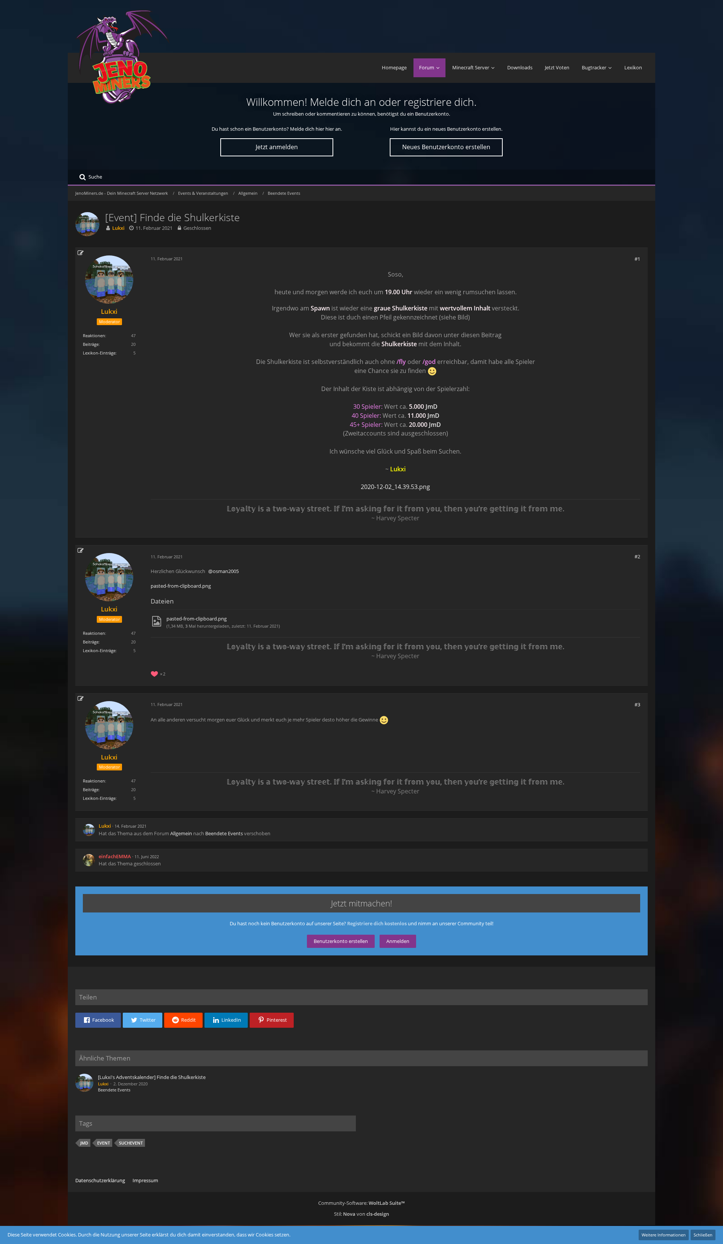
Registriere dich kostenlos (377, 923)
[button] (98, 1020)
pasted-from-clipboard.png (181, 585)
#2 (637, 556)
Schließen (703, 1235)
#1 (637, 258)
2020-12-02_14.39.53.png (395, 487)
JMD (84, 1143)
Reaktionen (94, 335)
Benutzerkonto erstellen (341, 941)
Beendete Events (224, 833)
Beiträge (91, 344)
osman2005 (226, 571)
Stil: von (361, 1213)
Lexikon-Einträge (99, 353)
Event (103, 1143)
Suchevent (131, 1143)
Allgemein (181, 833)
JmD (432, 406)
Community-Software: (361, 1203)
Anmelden (397, 941)
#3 (637, 704)
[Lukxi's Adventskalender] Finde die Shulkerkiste (152, 1077)
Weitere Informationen (664, 1235)
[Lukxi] (84, 1083)
